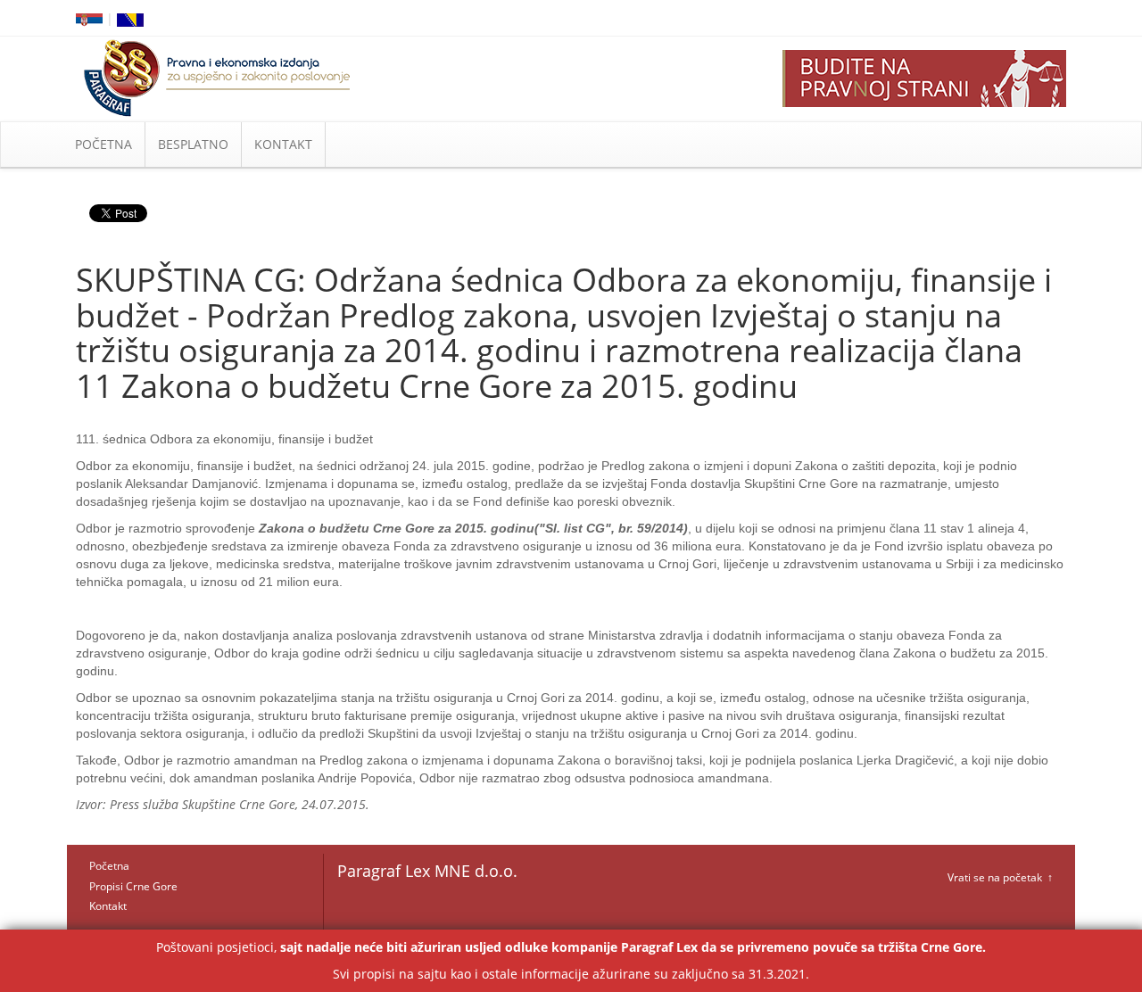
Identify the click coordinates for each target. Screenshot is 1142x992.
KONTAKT (283, 144)
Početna (109, 865)
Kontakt (108, 905)
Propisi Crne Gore (133, 886)
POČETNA (103, 144)
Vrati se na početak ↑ (1000, 877)
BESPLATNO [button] (193, 144)
